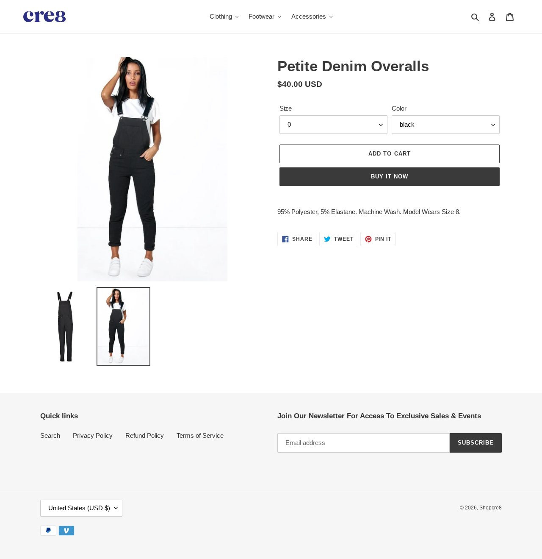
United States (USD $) (79, 508)
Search (50, 435)
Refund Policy (144, 435)
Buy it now (389, 176)
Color (399, 108)
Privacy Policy (93, 435)
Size (285, 108)
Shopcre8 (490, 508)
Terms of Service (200, 435)
